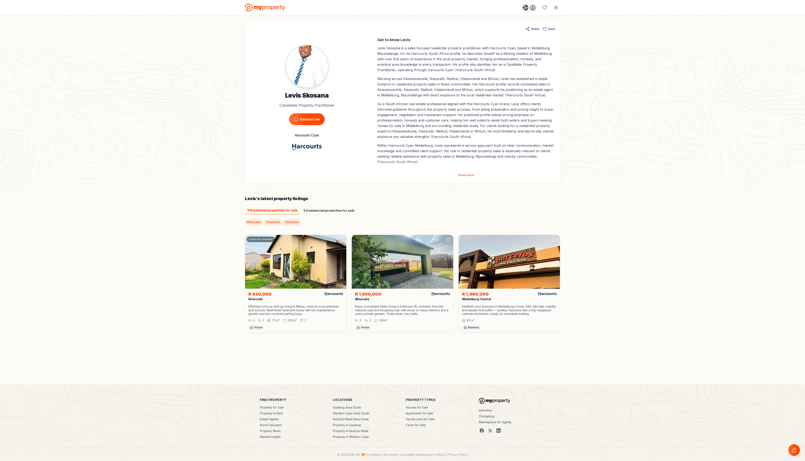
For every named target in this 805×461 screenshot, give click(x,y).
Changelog (486, 416)
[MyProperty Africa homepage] (494, 401)
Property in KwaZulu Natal (350, 431)
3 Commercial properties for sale (328, 210)
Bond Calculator (271, 425)
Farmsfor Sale (416, 425)
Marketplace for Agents (495, 422)
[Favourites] (544, 7)
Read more (466, 175)
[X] (490, 430)
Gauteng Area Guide (347, 407)
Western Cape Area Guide (351, 413)
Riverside (273, 222)
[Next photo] (341, 261)
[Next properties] (560, 286)
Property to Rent (271, 413)
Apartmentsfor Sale (419, 413)
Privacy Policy (457, 454)
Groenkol (292, 222)
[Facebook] (482, 430)
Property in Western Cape (351, 437)
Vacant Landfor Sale (420, 419)
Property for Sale (272, 407)
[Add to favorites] (341, 240)
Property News (270, 431)
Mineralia (254, 222)
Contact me (310, 119)
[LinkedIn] (498, 430)
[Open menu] (556, 8)
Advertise (485, 410)
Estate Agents (269, 419)
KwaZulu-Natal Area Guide (351, 419)
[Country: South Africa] (529, 7)
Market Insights (270, 437)
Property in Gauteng (347, 425)
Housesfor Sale (417, 407)
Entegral (376, 454)
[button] (295, 310)
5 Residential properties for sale (272, 210)
